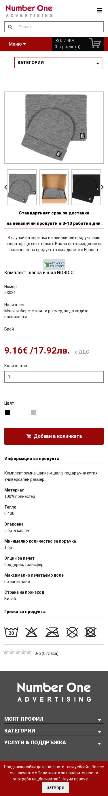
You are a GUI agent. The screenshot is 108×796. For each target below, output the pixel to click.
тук (92, 779)
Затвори (55, 787)
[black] (7, 412)
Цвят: (9, 403)
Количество (15, 365)
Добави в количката (57, 436)
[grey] (33, 412)
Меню (16, 44)
